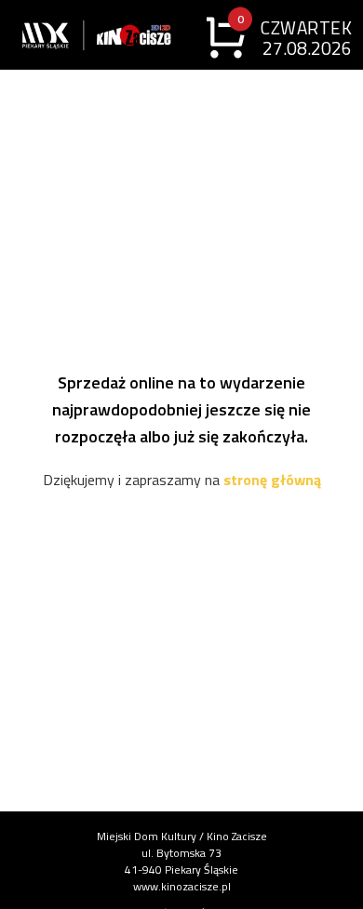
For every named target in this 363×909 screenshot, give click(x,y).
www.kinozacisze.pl (182, 886)
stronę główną (272, 479)
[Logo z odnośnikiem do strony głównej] (57, 35)
